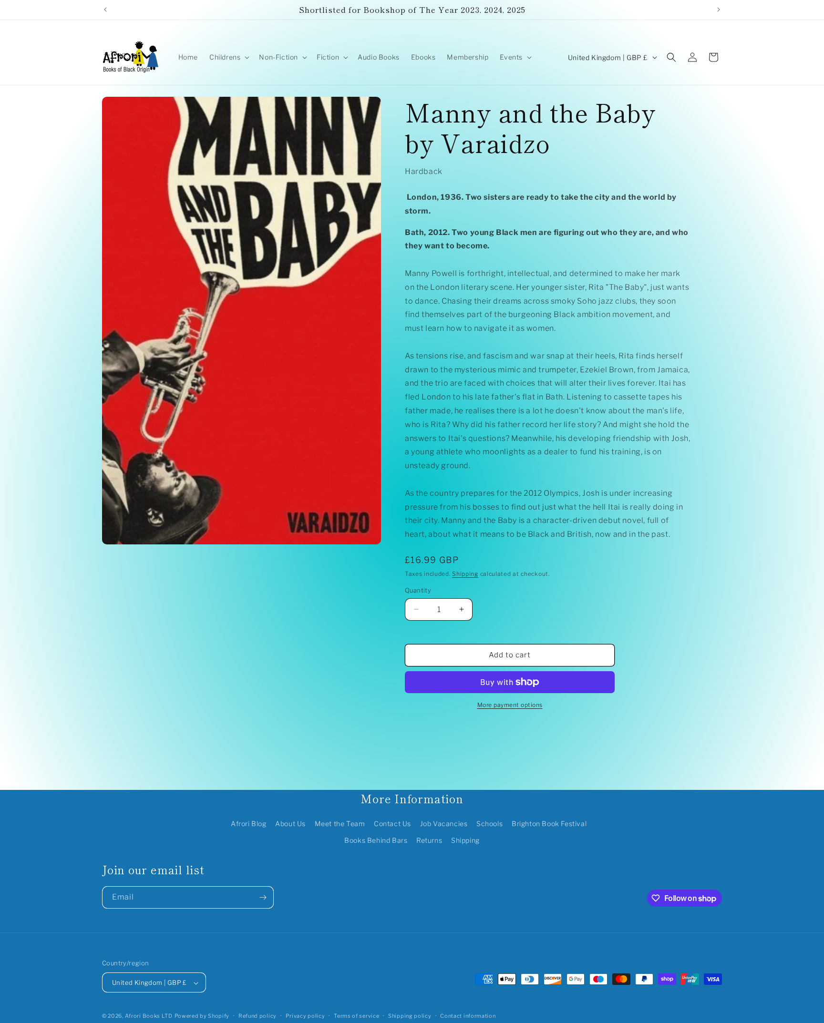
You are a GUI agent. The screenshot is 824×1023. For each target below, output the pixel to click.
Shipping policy (410, 1016)
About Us (290, 823)
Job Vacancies (444, 823)
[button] (228, 57)
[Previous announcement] (105, 9)
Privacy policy (305, 1016)
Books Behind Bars (375, 840)
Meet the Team (340, 823)
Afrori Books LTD (149, 1016)
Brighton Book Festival (549, 823)
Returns (429, 840)
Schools (489, 823)
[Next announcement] (718, 9)
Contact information (467, 1016)
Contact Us (392, 823)
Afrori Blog (249, 823)
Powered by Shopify (202, 1016)
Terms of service (356, 1016)
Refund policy (257, 1016)
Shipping (465, 573)
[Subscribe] (262, 897)
